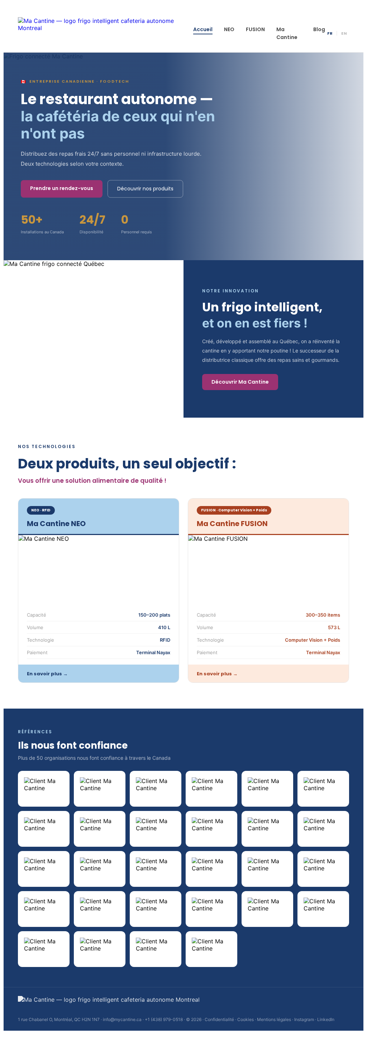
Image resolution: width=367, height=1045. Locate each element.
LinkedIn (325, 1019)
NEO (229, 29)
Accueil (203, 29)
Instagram (304, 1019)
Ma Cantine (286, 33)
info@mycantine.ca (122, 1019)
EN (344, 33)
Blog (319, 29)
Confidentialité (219, 1019)
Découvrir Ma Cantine (240, 381)
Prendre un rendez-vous (61, 188)
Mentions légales (274, 1019)
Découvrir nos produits (145, 188)
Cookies (245, 1019)
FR (330, 33)
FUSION (255, 29)
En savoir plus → (47, 673)
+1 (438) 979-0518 (164, 1019)
